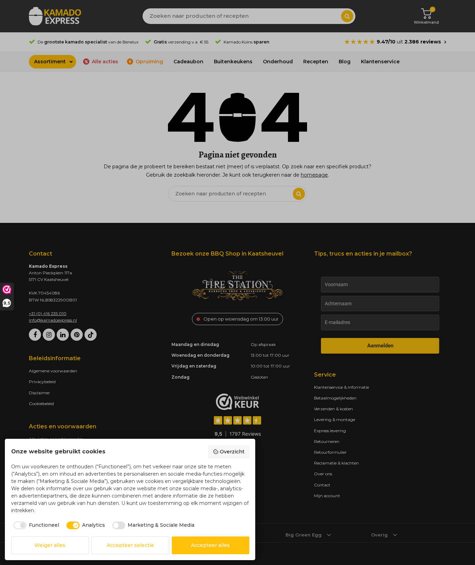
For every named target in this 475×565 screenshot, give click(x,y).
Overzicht (232, 452)
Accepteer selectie (130, 545)
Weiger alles (49, 545)
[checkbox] (35, 525)
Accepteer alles (210, 545)
